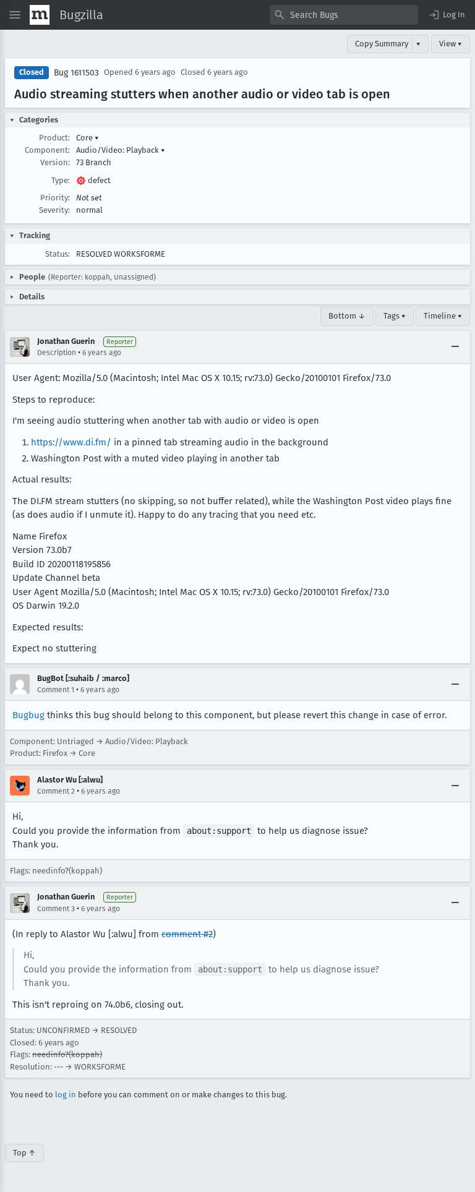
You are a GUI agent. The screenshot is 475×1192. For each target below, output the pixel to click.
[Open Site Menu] (15, 15)
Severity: (54, 210)
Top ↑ (24, 1152)
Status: (57, 254)
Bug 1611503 (76, 72)
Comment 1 (55, 689)
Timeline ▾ (443, 315)
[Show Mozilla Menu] (39, 15)
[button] (446, 15)
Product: (54, 137)
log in (65, 1094)
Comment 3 (56, 908)
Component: (47, 150)
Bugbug (28, 715)
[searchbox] (344, 15)
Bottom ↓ (347, 315)
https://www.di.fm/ (71, 442)
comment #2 (187, 934)
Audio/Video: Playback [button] (120, 150)
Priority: (55, 197)
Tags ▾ (394, 315)
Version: (55, 162)
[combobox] (344, 15)
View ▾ (450, 43)
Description (56, 352)
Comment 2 (56, 791)
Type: (60, 180)
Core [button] (87, 137)
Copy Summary (381, 43)
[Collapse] (455, 347)
